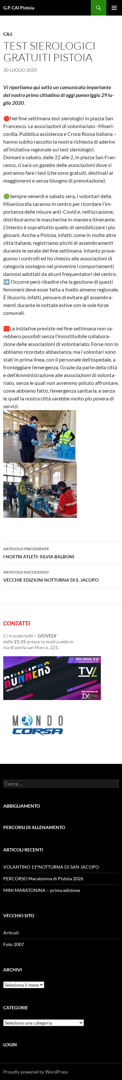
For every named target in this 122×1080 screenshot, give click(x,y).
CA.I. (8, 34)
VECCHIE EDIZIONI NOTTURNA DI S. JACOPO (51, 576)
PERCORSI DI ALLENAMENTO (34, 827)
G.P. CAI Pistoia (18, 7)
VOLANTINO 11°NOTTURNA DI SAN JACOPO (51, 867)
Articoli (11, 932)
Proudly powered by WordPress (35, 1071)
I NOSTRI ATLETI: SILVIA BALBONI (38, 552)
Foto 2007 (13, 944)
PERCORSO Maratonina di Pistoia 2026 (43, 878)
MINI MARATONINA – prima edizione (41, 890)
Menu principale (114, 8)
